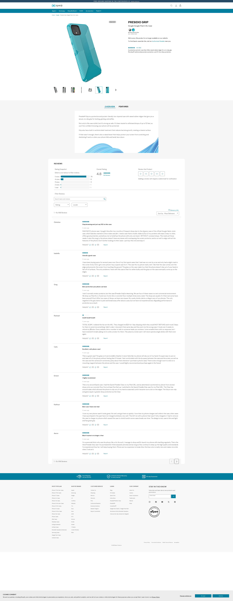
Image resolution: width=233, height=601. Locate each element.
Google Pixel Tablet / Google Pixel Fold (119, 509)
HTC (72, 516)
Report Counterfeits (95, 511)
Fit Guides (112, 493)
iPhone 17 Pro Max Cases (57, 490)
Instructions (112, 498)
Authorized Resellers (95, 503)
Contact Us (93, 490)
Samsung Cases (55, 532)
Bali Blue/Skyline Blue (133, 30)
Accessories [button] (89, 11)
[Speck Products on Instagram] (149, 502)
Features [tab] (123, 106)
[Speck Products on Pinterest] (175, 502)
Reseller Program (95, 509)
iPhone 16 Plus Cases (57, 511)
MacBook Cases (55, 522)
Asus (72, 511)
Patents (131, 501)
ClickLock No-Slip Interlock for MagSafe (119, 514)
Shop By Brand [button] (72, 11)
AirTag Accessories (56, 524)
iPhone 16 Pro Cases (56, 506)
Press (130, 503)
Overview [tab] (110, 106)
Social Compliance (133, 495)
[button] (180, 5)
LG (72, 498)
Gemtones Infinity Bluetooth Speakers (119, 511)
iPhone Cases (55, 516)
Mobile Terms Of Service (167, 542)
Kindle (72, 522)
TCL (72, 506)
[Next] (115, 90)
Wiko (72, 532)
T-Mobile (73, 527)
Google (57, 15)
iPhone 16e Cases (56, 514)
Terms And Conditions (156, 542)
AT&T (72, 514)
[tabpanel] (116, 132)
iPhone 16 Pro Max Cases (58, 503)
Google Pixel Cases (56, 535)
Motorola (73, 503)
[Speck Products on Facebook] (156, 502)
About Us (131, 490)
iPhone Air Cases (56, 498)
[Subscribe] (173, 496)
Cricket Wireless (75, 530)
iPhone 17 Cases (55, 495)
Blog (111, 490)
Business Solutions (95, 506)
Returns (92, 495)
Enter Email (152, 495)
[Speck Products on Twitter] (168, 502)
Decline (221, 596)
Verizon (73, 519)
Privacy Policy (156, 597)
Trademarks (132, 498)
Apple (72, 490)
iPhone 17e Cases (56, 501)
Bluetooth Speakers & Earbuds (59, 530)
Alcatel (72, 524)
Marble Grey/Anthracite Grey (130, 30)
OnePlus (73, 501)
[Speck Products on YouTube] (162, 502)
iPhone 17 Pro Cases (56, 493)
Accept (203, 596)
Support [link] (98, 11)
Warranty (93, 498)
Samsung (73, 493)
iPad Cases (54, 519)
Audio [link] (81, 11)
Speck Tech (112, 495)
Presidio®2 (112, 503)
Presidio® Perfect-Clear (115, 501)
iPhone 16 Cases (56, 509)
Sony (72, 509)
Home (53, 15)
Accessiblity (176, 542)
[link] (176, 5)
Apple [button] (54, 11)
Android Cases (55, 538)
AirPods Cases (55, 527)
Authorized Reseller (158, 41)
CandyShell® (113, 506)
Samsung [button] (61, 11)
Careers (131, 493)
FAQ (92, 501)
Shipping (93, 493)
